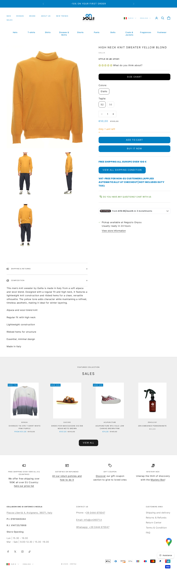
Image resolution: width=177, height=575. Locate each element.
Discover (101, 476)
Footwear (161, 32)
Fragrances (145, 32)
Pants (96, 32)
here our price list (24, 486)
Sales (9, 20)
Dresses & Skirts (64, 33)
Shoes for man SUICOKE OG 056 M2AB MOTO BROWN (67, 427)
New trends (62, 16)
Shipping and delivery (158, 512)
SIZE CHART (134, 76)
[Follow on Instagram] (22, 551)
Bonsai (24, 422)
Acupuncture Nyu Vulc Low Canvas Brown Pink (110, 427)
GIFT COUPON (110, 472)
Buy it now (134, 148)
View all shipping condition (122, 170)
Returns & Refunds (156, 517)
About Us (46, 16)
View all (88, 442)
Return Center (154, 522)
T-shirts (31, 32)
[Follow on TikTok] (29, 551)
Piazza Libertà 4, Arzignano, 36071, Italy (29, 512)
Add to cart (134, 140)
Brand (32, 16)
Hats (15, 32)
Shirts (48, 32)
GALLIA (102, 53)
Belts (112, 32)
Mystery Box (158, 479)
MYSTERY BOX (152, 472)
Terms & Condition (156, 527)
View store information (114, 230)
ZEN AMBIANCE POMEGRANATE (152, 426)
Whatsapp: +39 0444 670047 (92, 527)
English (144, 18)
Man (9, 16)
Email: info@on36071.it (89, 519)
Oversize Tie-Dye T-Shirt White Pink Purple (25, 427)
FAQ (148, 532)
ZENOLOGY (152, 422)
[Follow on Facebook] (8, 551)
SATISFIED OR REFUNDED (67, 472)
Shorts (80, 32)
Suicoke (67, 422)
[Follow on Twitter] (15, 551)
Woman (20, 16)
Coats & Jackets (129, 33)
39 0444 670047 (95, 512)
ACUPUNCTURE (110, 422)
